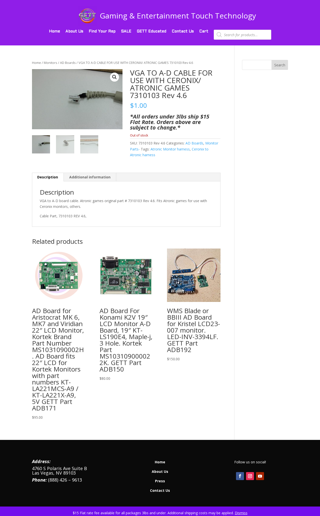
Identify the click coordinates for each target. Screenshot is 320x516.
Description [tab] (47, 177)
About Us (74, 31)
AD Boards (68, 62)
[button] (114, 77)
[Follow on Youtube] (260, 476)
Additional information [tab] (89, 177)
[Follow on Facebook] (240, 476)
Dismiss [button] (241, 513)
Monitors (50, 62)
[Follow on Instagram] (250, 476)
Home (54, 31)
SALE (126, 31)
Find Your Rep (102, 31)
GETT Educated (151, 31)
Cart (203, 31)
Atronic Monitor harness (170, 149)
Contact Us (183, 31)
